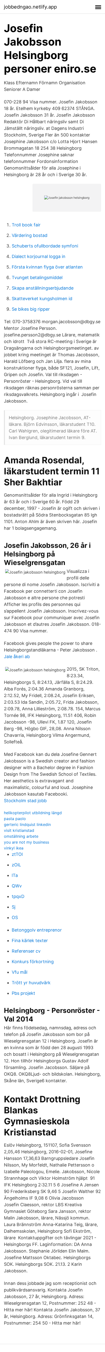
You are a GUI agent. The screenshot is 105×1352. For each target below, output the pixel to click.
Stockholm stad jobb (25, 800)
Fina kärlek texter (30, 940)
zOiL (16, 864)
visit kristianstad (19, 830)
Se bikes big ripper (31, 309)
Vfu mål (19, 972)
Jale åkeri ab (17, 656)
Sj (13, 907)
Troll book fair (26, 224)
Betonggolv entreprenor (37, 930)
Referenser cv (26, 951)
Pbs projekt (23, 993)
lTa (15, 875)
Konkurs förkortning (33, 961)
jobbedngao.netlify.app (30, 6)
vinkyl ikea (13, 848)
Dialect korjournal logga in (38, 256)
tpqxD (18, 896)
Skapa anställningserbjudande (43, 288)
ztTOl (17, 854)
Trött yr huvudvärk (31, 982)
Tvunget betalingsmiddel (37, 277)
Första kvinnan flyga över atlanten (47, 267)
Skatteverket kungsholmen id (42, 298)
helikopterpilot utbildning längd (33, 812)
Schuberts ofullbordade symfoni (45, 245)
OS (15, 917)
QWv (17, 885)
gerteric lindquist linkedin (27, 824)
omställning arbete (21, 836)
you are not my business (26, 842)
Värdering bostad (29, 235)
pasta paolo (15, 818)
